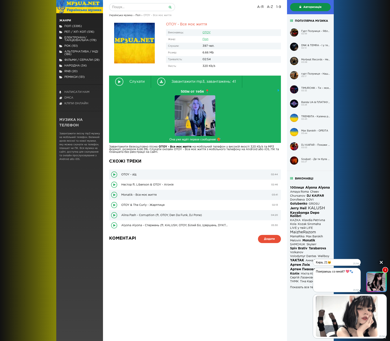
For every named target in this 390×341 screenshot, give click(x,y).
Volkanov (296, 252)
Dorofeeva (297, 200)
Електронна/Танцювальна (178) (80, 38)
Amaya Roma (299, 192)
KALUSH (316, 208)
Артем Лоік (300, 264)
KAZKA (295, 220)
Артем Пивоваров (306, 269)
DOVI (310, 200)
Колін (294, 273)
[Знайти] (170, 7)
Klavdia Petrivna (313, 220)
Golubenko (298, 203)
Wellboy (323, 256)
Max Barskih (314, 236)
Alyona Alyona (317, 187)
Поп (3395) (73, 26)
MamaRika (297, 236)
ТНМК (294, 281)
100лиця (297, 187)
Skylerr (311, 244)
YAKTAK (297, 260)
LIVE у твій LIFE (301, 228)
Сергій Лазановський (305, 277)
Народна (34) (75, 65)
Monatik (308, 240)
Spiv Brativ (298, 248)
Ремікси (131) (74, 77)
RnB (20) (71, 71)
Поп (205, 39)
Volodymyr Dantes (303, 256)
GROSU (314, 204)
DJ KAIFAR (315, 195)
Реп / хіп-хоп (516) (79, 32)
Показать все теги (303, 287)
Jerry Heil (298, 208)
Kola (293, 224)
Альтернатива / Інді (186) (81, 52)
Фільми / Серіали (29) (82, 60)
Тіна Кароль (309, 281)
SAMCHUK (297, 244)
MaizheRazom (303, 232)
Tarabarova (317, 248)
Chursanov (297, 196)
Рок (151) (71, 46)
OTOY (207, 32)
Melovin (295, 240)
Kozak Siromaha (309, 224)
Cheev (314, 192)
